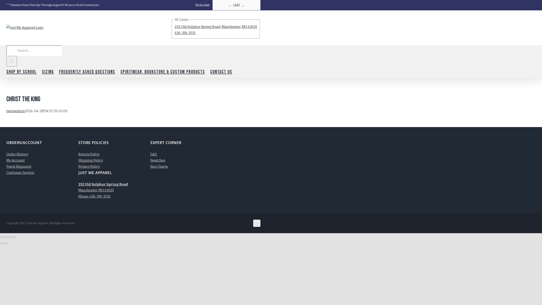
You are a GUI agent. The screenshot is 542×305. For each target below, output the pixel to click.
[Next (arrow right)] (5, 243)
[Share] (5, 237)
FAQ (153, 154)
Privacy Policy (89, 167)
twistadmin (15, 111)
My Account (15, 160)
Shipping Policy (90, 160)
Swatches (157, 160)
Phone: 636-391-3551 (94, 196)
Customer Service (20, 173)
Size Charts (159, 167)
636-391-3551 (185, 33)
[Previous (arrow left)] (1, 243)
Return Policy (89, 154)
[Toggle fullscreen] (9, 237)
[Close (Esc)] (1, 237)
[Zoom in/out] (13, 237)
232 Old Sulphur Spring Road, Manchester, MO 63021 (216, 27)
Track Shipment (18, 167)
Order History (17, 154)
